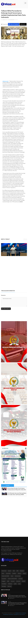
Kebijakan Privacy (18, 612)
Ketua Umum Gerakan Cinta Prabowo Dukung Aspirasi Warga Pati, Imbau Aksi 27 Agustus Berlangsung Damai (17, 490)
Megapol (3, 581)
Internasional (17, 576)
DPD (14, 570)
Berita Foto (4, 570)
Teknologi (4, 586)
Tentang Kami (16, 614)
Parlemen (18, 581)
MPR (8, 581)
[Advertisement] (14, 64)
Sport (19, 583)
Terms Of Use (22, 614)
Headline (14, 573)
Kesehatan (4, 578)
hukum (24, 573)
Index (12, 576)
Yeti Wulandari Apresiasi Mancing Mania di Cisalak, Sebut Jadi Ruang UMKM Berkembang (17, 495)
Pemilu (23, 581)
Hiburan (19, 573)
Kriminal (20, 578)
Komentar (3, 295)
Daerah (9, 570)
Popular (7, 485)
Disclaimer (11, 614)
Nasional (12, 581)
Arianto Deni (12, 19)
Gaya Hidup (8, 573)
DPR (17, 570)
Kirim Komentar (6, 308)
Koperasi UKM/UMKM (12, 578)
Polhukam (10, 583)
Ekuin (3, 573)
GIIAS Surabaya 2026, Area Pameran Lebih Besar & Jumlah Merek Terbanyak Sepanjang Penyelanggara (14, 253)
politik (15, 583)
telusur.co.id (5, 81)
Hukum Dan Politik (5, 576)
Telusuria (9, 586)
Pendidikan (4, 583)
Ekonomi (22, 570)
